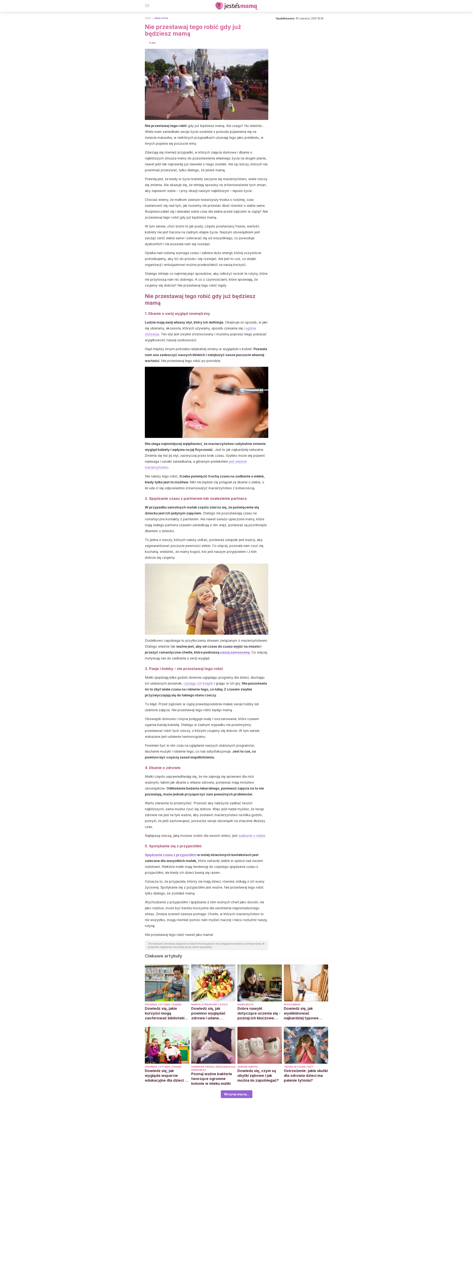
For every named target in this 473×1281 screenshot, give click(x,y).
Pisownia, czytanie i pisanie (163, 1004)
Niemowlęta (245, 1004)
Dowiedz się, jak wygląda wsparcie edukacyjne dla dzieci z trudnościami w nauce (166, 1076)
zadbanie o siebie (251, 836)
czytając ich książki (198, 683)
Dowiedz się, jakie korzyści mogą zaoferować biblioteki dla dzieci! (164, 1013)
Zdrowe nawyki (247, 1066)
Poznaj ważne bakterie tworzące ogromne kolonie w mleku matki (211, 1079)
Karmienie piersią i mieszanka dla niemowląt (213, 1068)
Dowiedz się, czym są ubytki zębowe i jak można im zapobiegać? (258, 1076)
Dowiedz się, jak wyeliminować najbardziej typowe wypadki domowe (301, 1013)
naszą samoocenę (235, 652)
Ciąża (148, 18)
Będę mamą (161, 18)
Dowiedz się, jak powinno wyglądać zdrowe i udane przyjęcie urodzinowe (210, 1013)
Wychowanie (292, 1004)
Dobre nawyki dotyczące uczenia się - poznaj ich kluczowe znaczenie (258, 1013)
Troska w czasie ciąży (298, 1066)
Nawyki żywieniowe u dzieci (209, 1004)
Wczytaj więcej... (236, 1094)
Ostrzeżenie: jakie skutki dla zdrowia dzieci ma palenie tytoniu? (306, 1076)
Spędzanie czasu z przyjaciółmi (170, 855)
